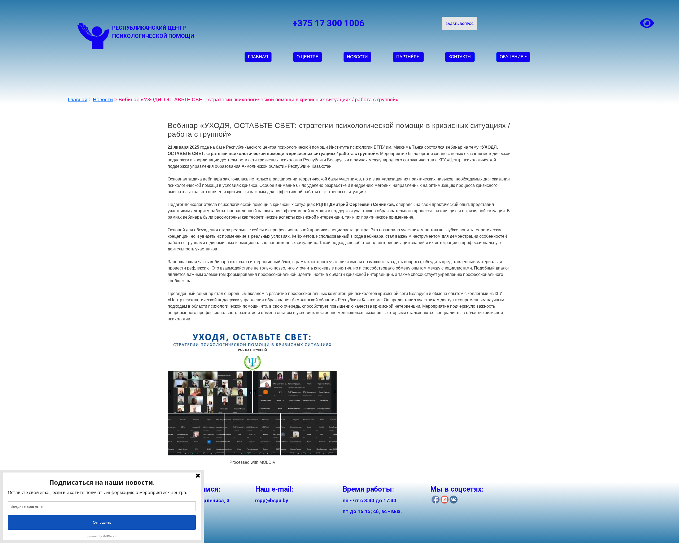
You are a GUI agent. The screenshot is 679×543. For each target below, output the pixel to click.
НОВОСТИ (357, 57)
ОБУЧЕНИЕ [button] (512, 57)
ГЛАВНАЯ (258, 57)
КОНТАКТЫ (460, 57)
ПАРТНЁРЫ (408, 57)
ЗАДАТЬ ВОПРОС (460, 24)
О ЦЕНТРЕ (308, 57)
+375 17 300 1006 (328, 23)
